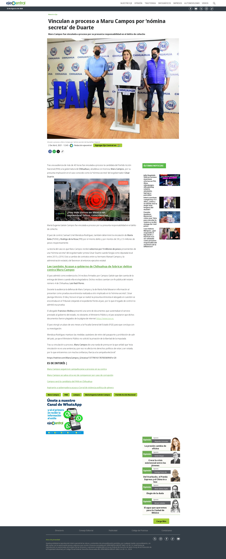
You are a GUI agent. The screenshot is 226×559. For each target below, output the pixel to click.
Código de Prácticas (140, 530)
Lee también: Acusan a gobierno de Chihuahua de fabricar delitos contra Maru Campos (89, 268)
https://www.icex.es (105, 318)
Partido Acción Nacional (125, 395)
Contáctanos (167, 530)
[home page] (16, 3)
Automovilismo (192, 3)
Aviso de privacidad (53, 539)
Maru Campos (53, 395)
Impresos (177, 3)
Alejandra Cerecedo (161, 441)
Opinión (138, 3)
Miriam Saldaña (160, 503)
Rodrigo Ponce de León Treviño (161, 473)
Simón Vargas (159, 456)
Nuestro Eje (52, 14)
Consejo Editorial (86, 530)
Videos (205, 3)
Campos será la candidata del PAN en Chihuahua (69, 381)
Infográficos (164, 3)
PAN (66, 395)
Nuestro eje (126, 3)
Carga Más (161, 521)
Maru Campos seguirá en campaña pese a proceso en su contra (77, 369)
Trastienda (150, 3)
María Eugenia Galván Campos (97, 395)
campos (76, 395)
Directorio (59, 530)
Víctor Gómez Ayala (161, 489)
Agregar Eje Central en (106, 145)
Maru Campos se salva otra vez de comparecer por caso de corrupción (80, 375)
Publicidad (113, 530)
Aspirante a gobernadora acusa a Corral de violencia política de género (80, 387)
